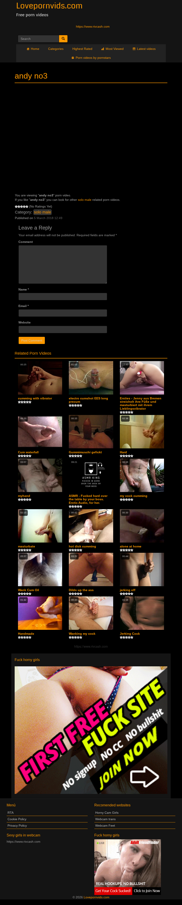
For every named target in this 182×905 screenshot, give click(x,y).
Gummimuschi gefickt (85, 452)
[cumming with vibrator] (40, 377)
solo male (84, 199)
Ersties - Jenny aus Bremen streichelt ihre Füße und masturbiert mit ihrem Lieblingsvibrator (140, 403)
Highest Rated (82, 49)
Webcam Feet (105, 825)
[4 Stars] (24, 206)
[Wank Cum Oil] (40, 569)
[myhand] (40, 475)
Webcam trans (105, 819)
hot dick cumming (82, 546)
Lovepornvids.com (96, 897)
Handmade (26, 633)
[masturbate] (40, 525)
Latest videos (146, 49)
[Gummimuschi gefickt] (91, 431)
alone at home (130, 546)
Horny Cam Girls (107, 812)
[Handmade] (40, 613)
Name (23, 289)
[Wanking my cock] (91, 613)
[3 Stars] (21, 206)
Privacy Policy (17, 825)
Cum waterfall (28, 452)
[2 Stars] (19, 206)
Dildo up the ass (81, 590)
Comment (25, 242)
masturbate (26, 546)
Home (35, 49)
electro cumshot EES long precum (88, 400)
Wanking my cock (82, 633)
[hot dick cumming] (91, 525)
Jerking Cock (130, 633)
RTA (11, 812)
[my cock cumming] (142, 475)
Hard (123, 452)
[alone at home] (142, 525)
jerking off (127, 590)
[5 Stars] (27, 206)
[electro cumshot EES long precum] (91, 377)
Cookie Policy (17, 819)
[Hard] (142, 431)
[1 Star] (16, 206)
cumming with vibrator (35, 398)
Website (24, 322)
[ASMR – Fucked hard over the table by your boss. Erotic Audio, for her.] (91, 475)
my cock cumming (133, 496)
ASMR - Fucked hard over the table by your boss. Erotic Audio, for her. (88, 499)
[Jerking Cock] (142, 613)
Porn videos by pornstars (93, 57)
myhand (24, 496)
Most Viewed (115, 49)
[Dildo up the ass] (91, 569)
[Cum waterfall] (40, 431)
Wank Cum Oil (28, 590)
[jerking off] (142, 569)
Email (23, 306)
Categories (55, 49)
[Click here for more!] (91, 730)
